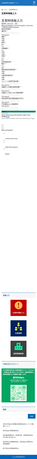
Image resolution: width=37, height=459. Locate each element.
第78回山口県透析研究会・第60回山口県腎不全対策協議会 (18, 443)
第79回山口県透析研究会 (11, 430)
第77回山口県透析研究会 (11, 448)
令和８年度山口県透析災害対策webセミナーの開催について (18, 425)
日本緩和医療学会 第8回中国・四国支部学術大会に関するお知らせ (18, 436)
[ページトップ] (33, 455)
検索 (4, 409)
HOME (5, 9)
